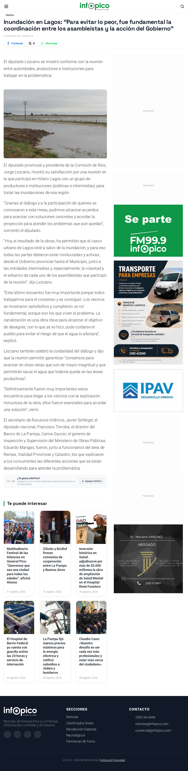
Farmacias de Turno (80, 741)
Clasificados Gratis (79, 723)
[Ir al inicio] (94, 6)
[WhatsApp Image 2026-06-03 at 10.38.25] (148, 312)
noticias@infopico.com (151, 724)
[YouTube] (37, 734)
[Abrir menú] (6, 6)
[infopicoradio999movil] (148, 230)
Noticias (72, 717)
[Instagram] (17, 734)
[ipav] (148, 390)
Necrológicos (75, 735)
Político (10, 15)
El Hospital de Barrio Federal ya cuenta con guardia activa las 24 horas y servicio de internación (17, 651)
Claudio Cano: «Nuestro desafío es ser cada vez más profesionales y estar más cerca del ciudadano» (91, 651)
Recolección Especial (81, 729)
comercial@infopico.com (153, 730)
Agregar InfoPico (93, 481)
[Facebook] (7, 734)
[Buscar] (182, 6)
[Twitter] (27, 734)
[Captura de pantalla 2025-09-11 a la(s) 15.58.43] (148, 558)
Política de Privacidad (112, 760)
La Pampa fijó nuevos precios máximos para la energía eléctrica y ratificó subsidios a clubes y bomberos (54, 655)
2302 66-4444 (145, 717)
